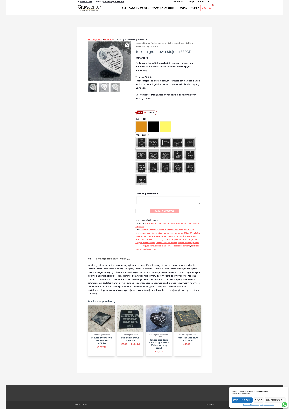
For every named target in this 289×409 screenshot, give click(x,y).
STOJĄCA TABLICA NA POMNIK (160, 236)
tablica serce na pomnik (166, 243)
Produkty (108, 39)
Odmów (258, 400)
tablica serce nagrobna (188, 243)
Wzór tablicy (142, 135)
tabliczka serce (149, 249)
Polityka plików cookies (251, 405)
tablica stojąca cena (144, 246)
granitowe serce (161, 233)
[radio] (141, 127)
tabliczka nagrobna (181, 246)
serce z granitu (176, 233)
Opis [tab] (90, 258)
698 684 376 (86, 1)
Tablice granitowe (176, 43)
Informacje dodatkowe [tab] (106, 258)
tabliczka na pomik (163, 246)
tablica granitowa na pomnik (168, 239)
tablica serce (149, 243)
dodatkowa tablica (149, 230)
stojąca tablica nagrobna (185, 236)
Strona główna (95, 39)
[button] (127, 45)
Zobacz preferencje (275, 400)
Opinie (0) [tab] (125, 258)
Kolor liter (141, 119)
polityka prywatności (267, 405)
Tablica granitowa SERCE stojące (160, 223)
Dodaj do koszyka (164, 211)
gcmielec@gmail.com (113, 1)
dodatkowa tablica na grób (170, 230)
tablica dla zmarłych (144, 239)
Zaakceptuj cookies (242, 400)
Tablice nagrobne (158, 43)
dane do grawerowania (147, 194)
